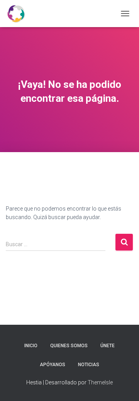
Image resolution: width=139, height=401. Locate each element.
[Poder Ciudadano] (19, 13)
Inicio (30, 345)
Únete (107, 345)
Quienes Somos (69, 345)
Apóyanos (52, 364)
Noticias (88, 364)
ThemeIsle (100, 382)
